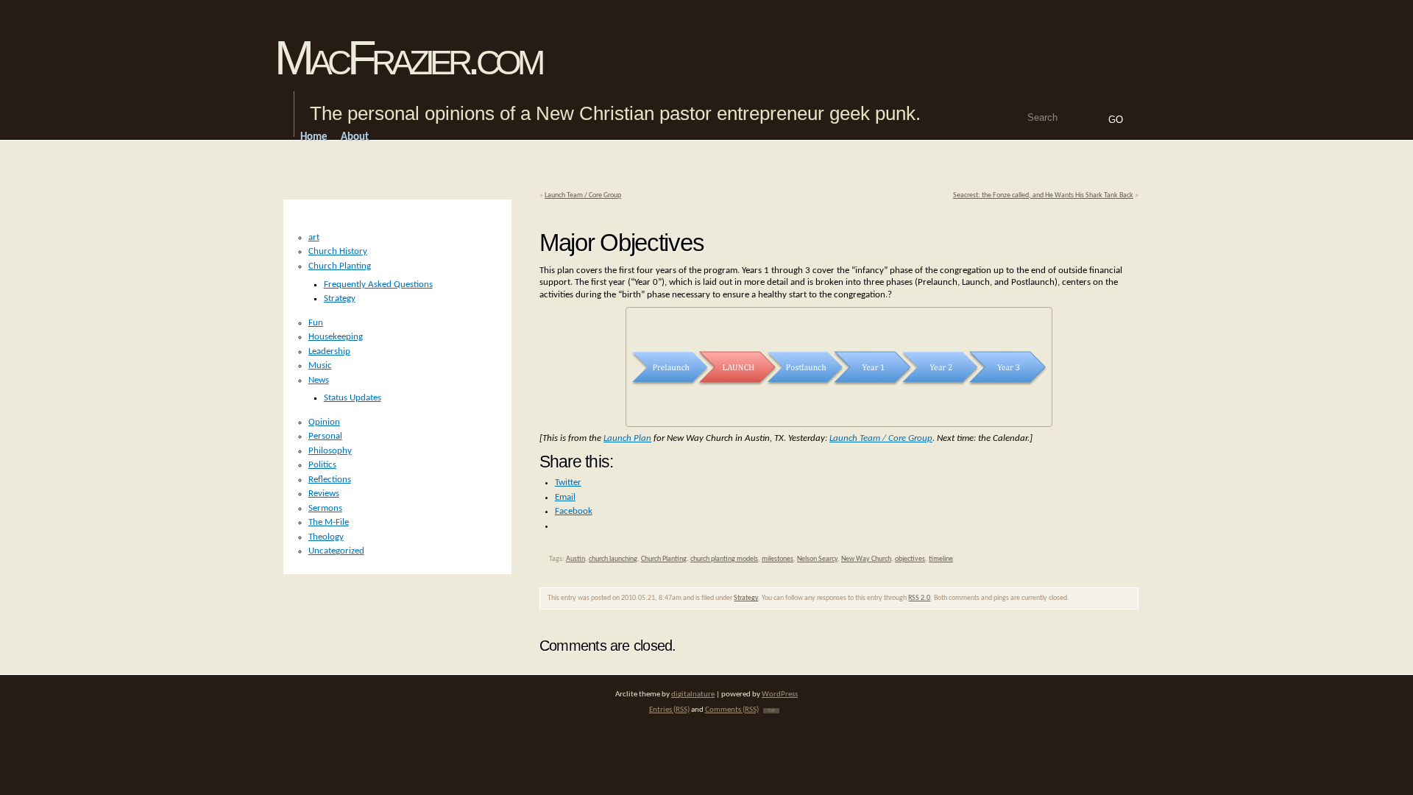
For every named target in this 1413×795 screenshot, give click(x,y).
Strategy (746, 598)
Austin (575, 559)
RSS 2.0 (919, 598)
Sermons (325, 508)
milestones (777, 559)
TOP (771, 711)
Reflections (329, 479)
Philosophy (330, 451)
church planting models (724, 559)
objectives (910, 559)
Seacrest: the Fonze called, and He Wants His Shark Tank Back (1043, 195)
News (318, 380)
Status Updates (352, 398)
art (313, 237)
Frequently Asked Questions (378, 284)
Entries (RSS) (669, 710)
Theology (326, 537)
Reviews (323, 493)
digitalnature (693, 694)
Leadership (329, 351)
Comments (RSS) (732, 710)
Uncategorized (336, 551)
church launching (613, 559)
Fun (315, 323)
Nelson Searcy (817, 559)
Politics (322, 465)
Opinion (324, 422)
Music (320, 365)
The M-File (328, 522)
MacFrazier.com (407, 58)
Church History (337, 251)
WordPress (780, 694)
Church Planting (664, 559)
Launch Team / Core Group (583, 195)
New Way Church (866, 559)
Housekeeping (335, 337)
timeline (941, 559)
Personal (325, 436)
